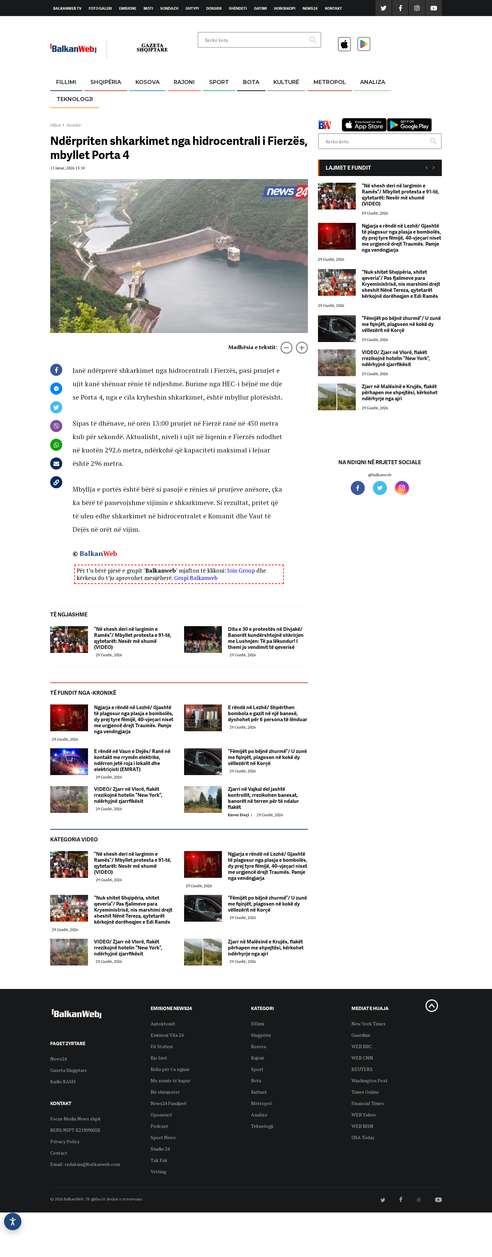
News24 (310, 8)
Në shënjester (165, 1092)
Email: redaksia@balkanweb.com (85, 1164)
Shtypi (192, 8)
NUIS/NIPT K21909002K (75, 1130)
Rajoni (184, 82)
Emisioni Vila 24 (167, 1035)
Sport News (163, 1137)
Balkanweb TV (67, 8)
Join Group (241, 570)
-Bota (214, 98)
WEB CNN (362, 1058)
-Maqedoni (184, 114)
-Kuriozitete (327, 98)
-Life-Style (323, 114)
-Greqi (179, 98)
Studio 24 (160, 1149)
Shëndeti (238, 8)
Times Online (365, 1092)
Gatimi (260, 8)
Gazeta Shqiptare (68, 1070)
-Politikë (99, 114)
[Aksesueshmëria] (12, 1221)
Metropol (330, 82)
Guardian (360, 1035)
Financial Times (367, 1103)
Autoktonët (163, 1023)
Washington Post (369, 1080)
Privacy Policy (65, 1141)
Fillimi (66, 82)
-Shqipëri (218, 114)
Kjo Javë (159, 1058)
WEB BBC (361, 1046)
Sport (219, 82)
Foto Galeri (100, 8)
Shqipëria (105, 82)
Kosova (148, 82)
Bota (251, 82)
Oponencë (161, 1114)
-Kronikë (98, 98)
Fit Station (162, 1046)
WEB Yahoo (363, 1114)
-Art (276, 98)
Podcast (159, 1126)
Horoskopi (284, 8)
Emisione (127, 8)
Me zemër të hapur (170, 1080)
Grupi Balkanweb (196, 578)
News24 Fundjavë (168, 1103)
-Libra (278, 114)
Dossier (214, 8)
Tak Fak (159, 1160)
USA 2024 (250, 98)
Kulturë (286, 82)
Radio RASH (63, 1081)
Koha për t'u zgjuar (170, 1069)
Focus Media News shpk (75, 1118)
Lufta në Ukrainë (250, 117)
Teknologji (75, 99)
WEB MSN (362, 1126)
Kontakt (333, 8)
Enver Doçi (241, 814)
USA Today (363, 1137)
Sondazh (169, 8)
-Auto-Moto (69, 115)
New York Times (368, 1023)
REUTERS (362, 1069)
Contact (58, 1153)
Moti (148, 8)
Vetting (158, 1171)
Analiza (372, 82)
